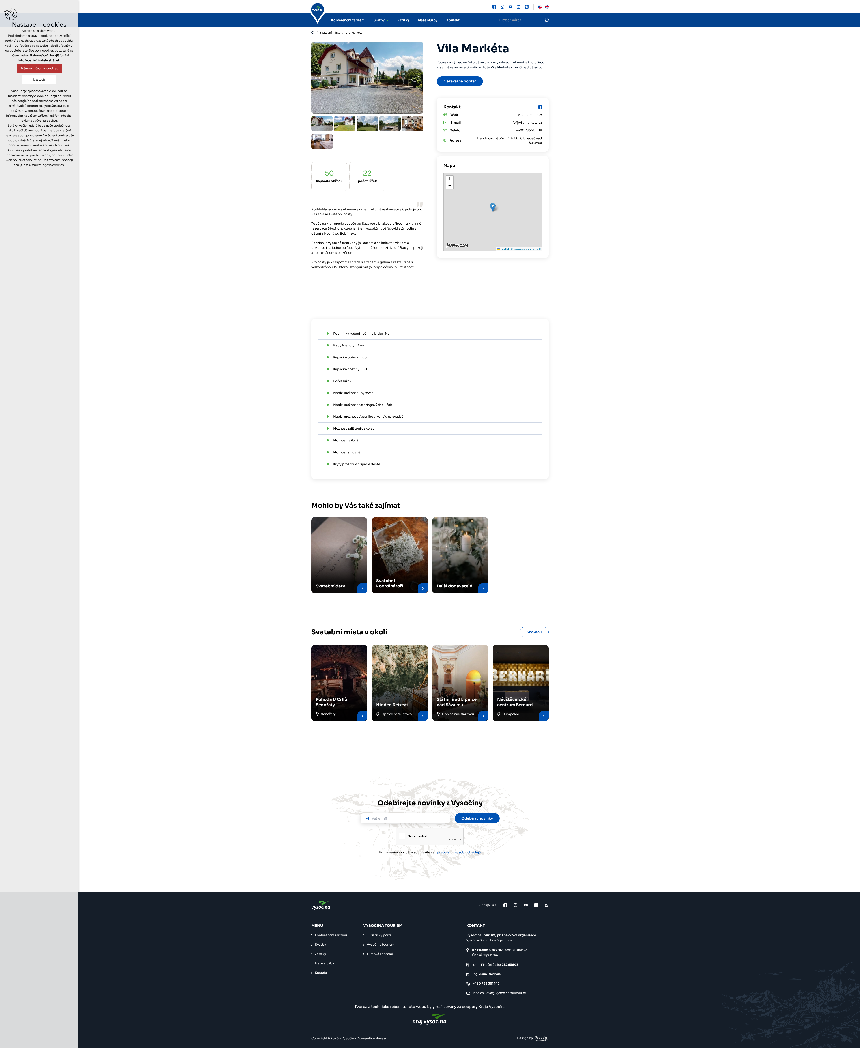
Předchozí (320, 78)
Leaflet (504, 249)
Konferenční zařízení (348, 20)
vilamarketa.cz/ (530, 115)
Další (415, 78)
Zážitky (403, 20)
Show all (534, 632)
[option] (322, 124)
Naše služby (427, 20)
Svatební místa (330, 32)
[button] (493, 207)
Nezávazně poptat (459, 81)
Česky (540, 7)
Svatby (379, 20)
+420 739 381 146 (486, 983)
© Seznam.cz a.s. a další (526, 249)
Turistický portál (380, 935)
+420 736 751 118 (529, 130)
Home (312, 32)
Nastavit (39, 80)
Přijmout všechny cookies (39, 68)
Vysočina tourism (380, 945)
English (547, 7)
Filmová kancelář (380, 954)
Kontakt (453, 20)
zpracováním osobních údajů (458, 852)
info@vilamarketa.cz (526, 123)
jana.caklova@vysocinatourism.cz (499, 993)
